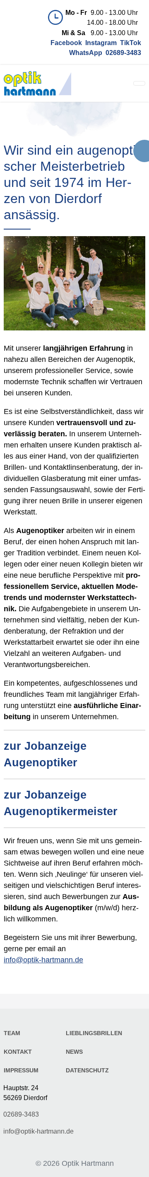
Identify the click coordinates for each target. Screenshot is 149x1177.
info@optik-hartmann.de (43, 960)
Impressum (21, 1070)
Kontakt (18, 1051)
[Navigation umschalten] (139, 83)
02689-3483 (21, 1114)
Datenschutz (87, 1070)
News (74, 1051)
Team (12, 1033)
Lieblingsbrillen (94, 1033)
